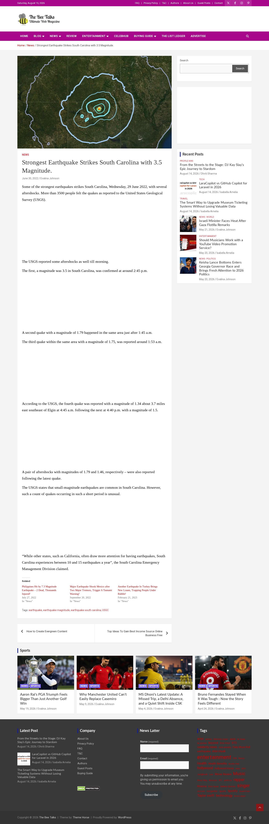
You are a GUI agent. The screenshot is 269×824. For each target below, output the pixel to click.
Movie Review (223, 774)
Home (24, 36)
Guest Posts (203, 3)
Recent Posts (192, 154)
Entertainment (93, 36)
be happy (241, 739)
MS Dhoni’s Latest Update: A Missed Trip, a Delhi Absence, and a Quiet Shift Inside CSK (161, 699)
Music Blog (202, 780)
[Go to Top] (260, 807)
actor (200, 739)
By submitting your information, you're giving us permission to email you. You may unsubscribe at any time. (164, 779)
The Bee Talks (47, 817)
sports (222, 791)
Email (149, 758)
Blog (37, 36)
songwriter (212, 791)
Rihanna (202, 786)
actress (208, 739)
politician (228, 780)
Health (202, 763)
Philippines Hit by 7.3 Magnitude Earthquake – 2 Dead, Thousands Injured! (39, 590)
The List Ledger (173, 36)
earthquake (35, 610)
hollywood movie (224, 768)
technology (224, 796)
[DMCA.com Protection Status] (88, 788)
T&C (164, 3)
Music (239, 773)
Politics (211, 258)
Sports (25, 650)
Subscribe (151, 795)
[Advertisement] (94, 231)
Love (211, 774)
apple (233, 739)
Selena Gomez (228, 786)
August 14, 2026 (189, 173)
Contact (218, 3)
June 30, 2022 (30, 178)
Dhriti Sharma (209, 173)
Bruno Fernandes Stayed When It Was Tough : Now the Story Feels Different (222, 699)
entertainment (214, 757)
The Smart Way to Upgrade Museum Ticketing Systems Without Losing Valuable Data (40, 773)
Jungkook (202, 774)
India (238, 768)
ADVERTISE (198, 36)
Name (149, 741)
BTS (234, 743)
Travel (184, 198)
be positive (202, 743)
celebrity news (207, 747)
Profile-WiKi (186, 161)
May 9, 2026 (86, 704)
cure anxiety (225, 747)
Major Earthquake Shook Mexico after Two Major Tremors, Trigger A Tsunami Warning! (91, 590)
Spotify (233, 791)
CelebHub (121, 36)
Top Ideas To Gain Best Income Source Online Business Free (134, 633)
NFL (220, 780)
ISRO (244, 768)
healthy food (234, 764)
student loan (244, 791)
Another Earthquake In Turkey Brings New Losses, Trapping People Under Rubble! (137, 590)
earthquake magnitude (56, 610)
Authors (175, 3)
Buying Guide (143, 36)
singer (243, 785)
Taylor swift (205, 795)
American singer (221, 739)
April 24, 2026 (206, 708)
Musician (213, 780)
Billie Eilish (225, 743)
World (210, 217)
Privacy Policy (151, 3)
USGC (105, 610)
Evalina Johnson (49, 178)
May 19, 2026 (28, 708)
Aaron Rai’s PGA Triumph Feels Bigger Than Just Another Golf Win (43, 699)
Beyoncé (213, 742)
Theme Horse (81, 817)
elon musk (219, 751)
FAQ (137, 3)
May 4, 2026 (145, 708)
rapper (239, 779)
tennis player (240, 796)
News (54, 36)
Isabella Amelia (229, 192)
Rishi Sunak (213, 786)
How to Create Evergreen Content (47, 631)
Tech (202, 179)
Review (71, 36)
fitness (241, 758)
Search (184, 60)
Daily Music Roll (241, 747)
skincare (201, 791)
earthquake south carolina (86, 610)
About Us (188, 3)
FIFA (235, 758)
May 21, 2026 (206, 229)
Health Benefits (217, 763)
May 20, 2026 (206, 252)
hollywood (205, 768)
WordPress (124, 817)
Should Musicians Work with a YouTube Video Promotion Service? (221, 244)
